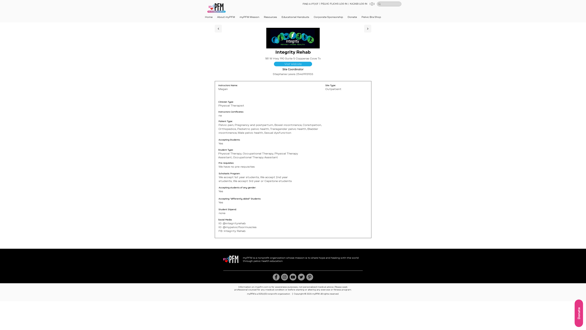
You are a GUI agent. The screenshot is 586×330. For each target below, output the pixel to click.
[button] (295, 17)
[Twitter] (301, 277)
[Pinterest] (309, 277)
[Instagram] (284, 277)
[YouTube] (292, 277)
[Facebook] (276, 277)
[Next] (218, 29)
